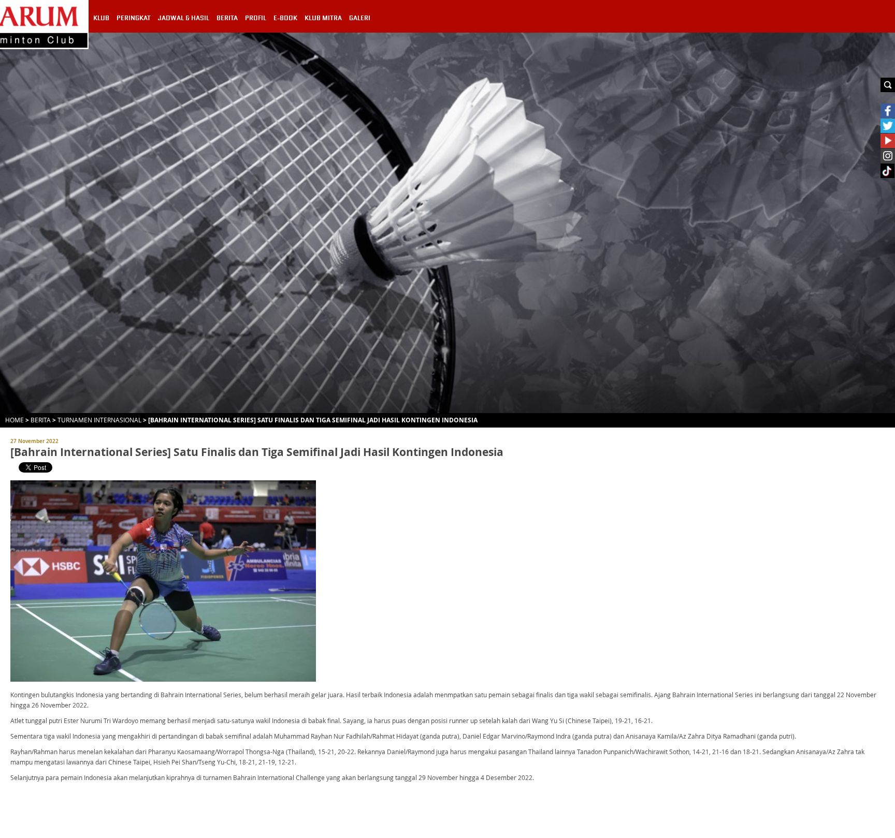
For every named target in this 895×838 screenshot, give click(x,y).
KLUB (101, 18)
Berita (41, 420)
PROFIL (255, 18)
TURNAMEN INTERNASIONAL (99, 420)
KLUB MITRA (323, 18)
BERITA (227, 18)
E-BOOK (285, 18)
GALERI (359, 18)
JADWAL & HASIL (183, 18)
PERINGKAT (134, 18)
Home (14, 420)
